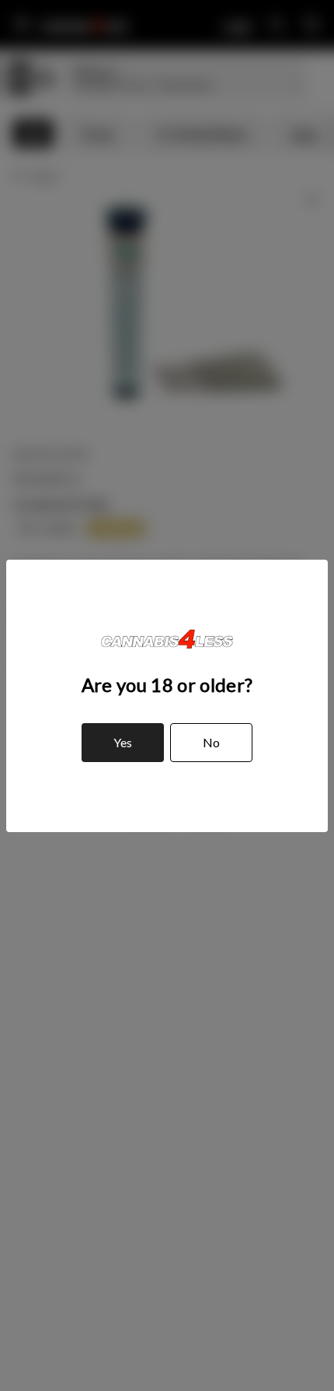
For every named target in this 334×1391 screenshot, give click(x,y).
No (211, 742)
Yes (122, 742)
